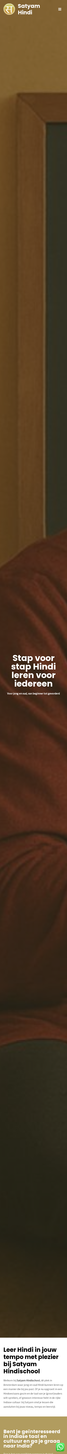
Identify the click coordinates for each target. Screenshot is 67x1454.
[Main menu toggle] (60, 9)
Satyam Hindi (29, 9)
